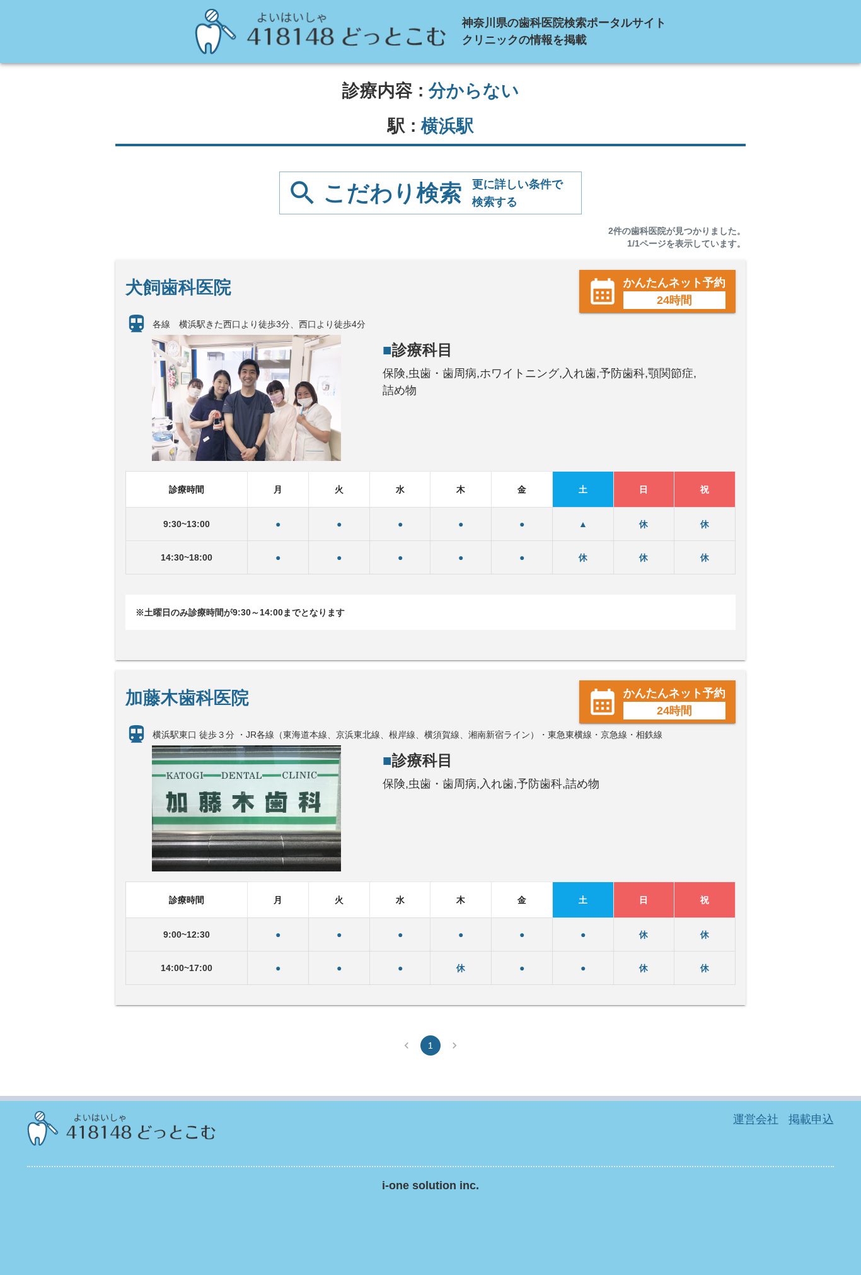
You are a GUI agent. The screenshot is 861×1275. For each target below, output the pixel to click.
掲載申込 (811, 1119)
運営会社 (755, 1119)
